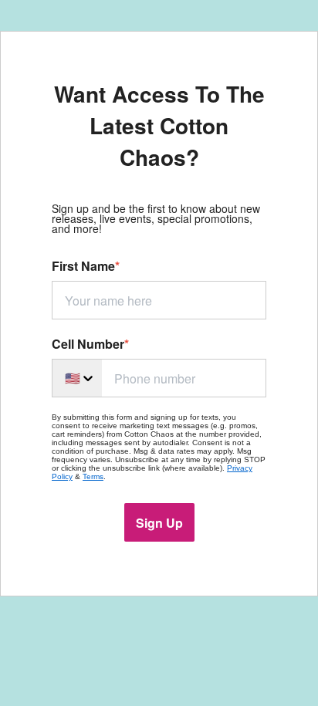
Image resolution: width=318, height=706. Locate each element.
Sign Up (159, 523)
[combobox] (77, 378)
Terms (93, 476)
